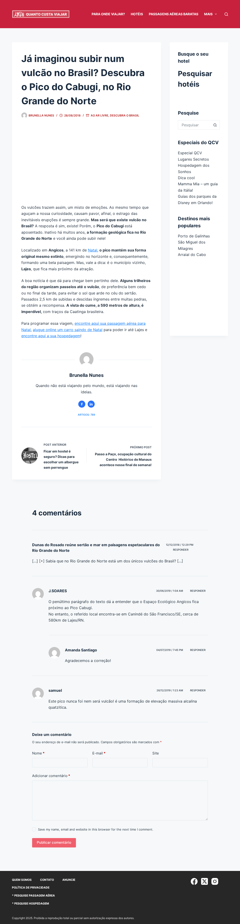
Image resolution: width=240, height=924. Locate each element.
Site (155, 753)
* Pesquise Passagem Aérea (33, 895)
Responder (180, 549)
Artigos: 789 (86, 414)
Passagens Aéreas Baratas (173, 14)
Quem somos (22, 879)
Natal (92, 250)
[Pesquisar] (226, 14)
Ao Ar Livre (99, 115)
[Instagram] (214, 881)
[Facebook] (194, 881)
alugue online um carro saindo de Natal (67, 329)
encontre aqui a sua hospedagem (50, 335)
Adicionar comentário (51, 775)
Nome (38, 753)
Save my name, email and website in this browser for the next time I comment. (95, 829)
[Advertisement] (86, 166)
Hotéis (137, 14)
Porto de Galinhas (194, 236)
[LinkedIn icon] (91, 404)
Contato (47, 879)
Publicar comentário (54, 842)
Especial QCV (190, 153)
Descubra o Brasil (124, 115)
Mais (208, 14)
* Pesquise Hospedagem (30, 903)
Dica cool (186, 177)
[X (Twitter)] (204, 881)
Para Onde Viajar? (108, 14)
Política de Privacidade (30, 887)
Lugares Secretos (193, 159)
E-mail (98, 753)
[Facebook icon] (81, 404)
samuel (55, 690)
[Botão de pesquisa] (215, 125)
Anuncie (68, 879)
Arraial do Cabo (192, 254)
